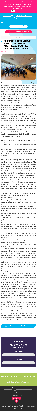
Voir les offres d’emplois (18, 382)
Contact (3, 406)
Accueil (18, 37)
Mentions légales (12, 406)
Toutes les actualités (18, 325)
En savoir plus (17, 8)
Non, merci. (22, 11)
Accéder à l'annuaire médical (19, 32)
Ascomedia (18, 408)
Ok (13, 11)
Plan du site (22, 406)
